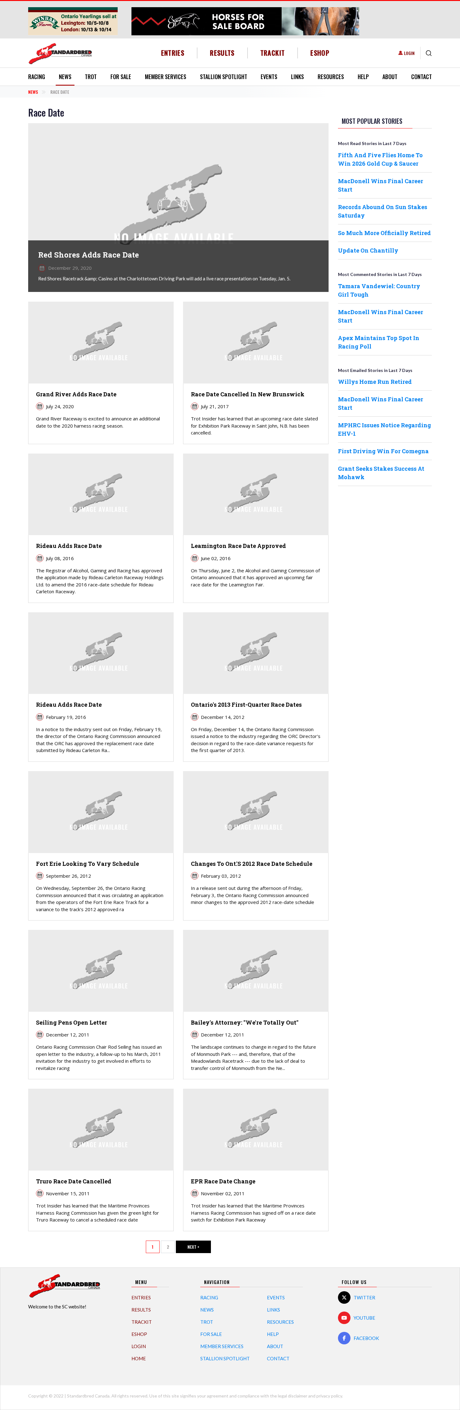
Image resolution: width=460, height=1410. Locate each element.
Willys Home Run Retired (375, 381)
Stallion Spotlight (223, 77)
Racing (36, 77)
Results (222, 53)
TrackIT (272, 53)
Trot (91, 77)
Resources (331, 77)
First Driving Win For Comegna (383, 451)
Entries (173, 53)
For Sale (120, 77)
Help (363, 77)
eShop (320, 53)
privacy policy (329, 1395)
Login (409, 53)
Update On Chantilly (368, 250)
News (65, 77)
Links (297, 77)
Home (138, 1358)
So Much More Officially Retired (384, 233)
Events (269, 77)
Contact (421, 77)
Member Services (165, 77)
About (389, 77)
